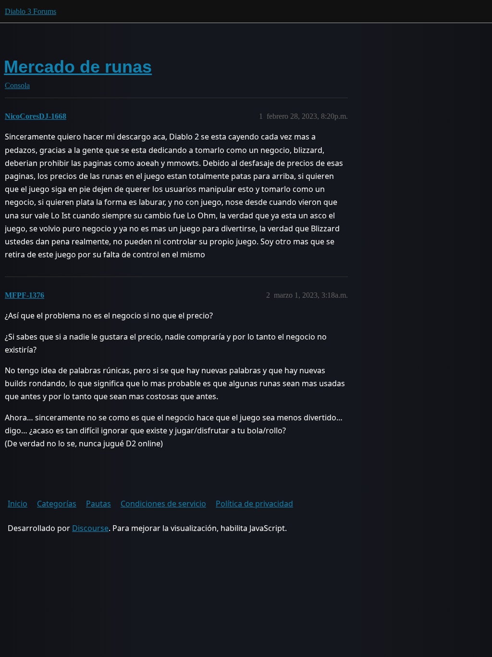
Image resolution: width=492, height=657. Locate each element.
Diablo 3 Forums (30, 11)
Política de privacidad (254, 503)
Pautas (98, 503)
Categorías (56, 503)
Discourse (90, 528)
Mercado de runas (78, 66)
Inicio (17, 503)
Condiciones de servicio (163, 503)
